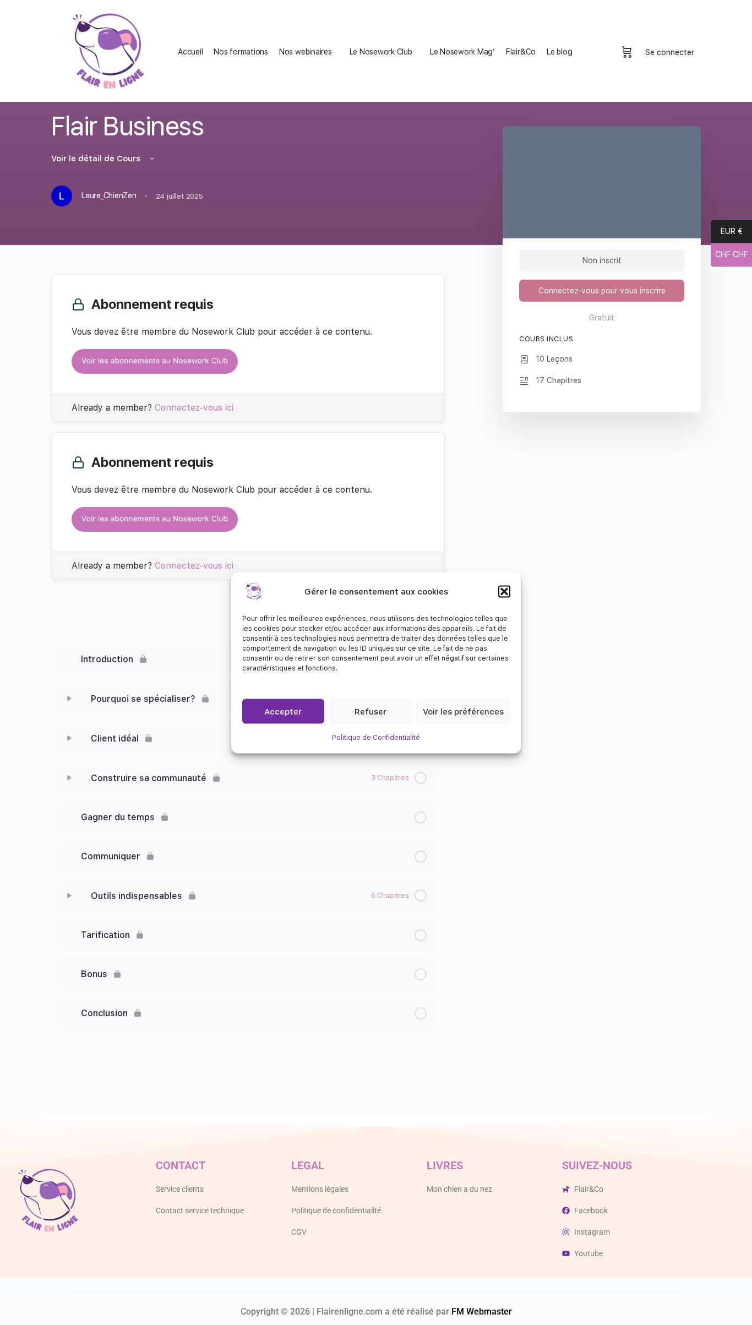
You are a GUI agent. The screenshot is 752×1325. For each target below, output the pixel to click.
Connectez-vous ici (194, 407)
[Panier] (627, 52)
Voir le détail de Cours (97, 158)
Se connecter (669, 52)
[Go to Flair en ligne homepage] (106, 51)
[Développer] (69, 699)
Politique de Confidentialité (376, 737)
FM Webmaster (481, 1311)
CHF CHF (729, 255)
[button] (504, 591)
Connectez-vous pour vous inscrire (602, 290)
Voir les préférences (463, 711)
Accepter (283, 711)
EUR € (731, 232)
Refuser (370, 711)
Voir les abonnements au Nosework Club (154, 361)
